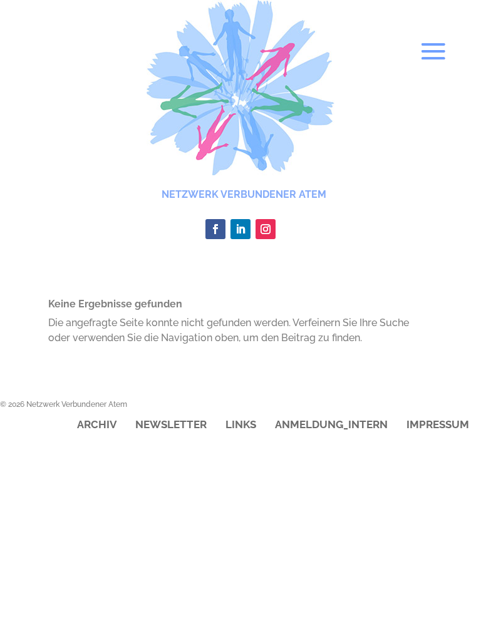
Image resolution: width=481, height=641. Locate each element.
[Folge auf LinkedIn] (240, 229)
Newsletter (171, 425)
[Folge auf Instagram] (266, 229)
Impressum (437, 425)
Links (240, 425)
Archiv (96, 425)
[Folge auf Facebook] (215, 229)
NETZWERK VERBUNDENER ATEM (244, 194)
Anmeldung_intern (331, 425)
